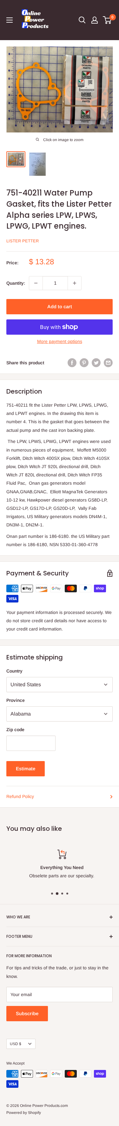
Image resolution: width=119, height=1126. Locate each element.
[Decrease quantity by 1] (36, 283)
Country (14, 670)
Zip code (15, 729)
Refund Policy (20, 796)
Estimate (25, 768)
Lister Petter (22, 241)
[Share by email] (108, 362)
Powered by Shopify (23, 1112)
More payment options (59, 341)
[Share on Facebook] (72, 362)
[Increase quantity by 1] (74, 283)
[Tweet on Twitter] (96, 362)
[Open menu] (9, 20)
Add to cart (59, 306)
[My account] (94, 20)
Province (15, 700)
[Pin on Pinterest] (84, 362)
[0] (107, 20)
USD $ (15, 1044)
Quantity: (15, 283)
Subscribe (27, 1013)
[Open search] (82, 20)
